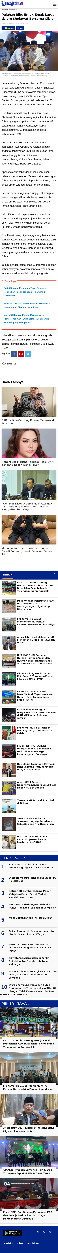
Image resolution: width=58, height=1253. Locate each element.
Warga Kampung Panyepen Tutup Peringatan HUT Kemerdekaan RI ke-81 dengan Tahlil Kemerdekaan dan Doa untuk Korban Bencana (28, 989)
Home (4, 9)
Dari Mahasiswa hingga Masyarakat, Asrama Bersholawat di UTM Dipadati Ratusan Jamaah (36, 713)
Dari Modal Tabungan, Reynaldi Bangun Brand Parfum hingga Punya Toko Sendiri (36, 766)
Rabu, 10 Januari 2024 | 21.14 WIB (15, 23)
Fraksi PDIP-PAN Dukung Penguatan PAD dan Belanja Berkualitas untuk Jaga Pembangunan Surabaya (34, 750)
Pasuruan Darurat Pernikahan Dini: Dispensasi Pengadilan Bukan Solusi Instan (30, 947)
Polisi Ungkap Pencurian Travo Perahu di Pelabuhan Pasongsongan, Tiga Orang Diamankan (25, 292)
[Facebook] (14, 354)
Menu (54, 4)
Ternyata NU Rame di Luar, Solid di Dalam (36, 801)
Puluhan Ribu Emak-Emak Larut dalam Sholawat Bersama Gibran (29, 16)
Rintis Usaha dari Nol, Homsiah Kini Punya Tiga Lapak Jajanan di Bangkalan (32, 906)
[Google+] (21, 354)
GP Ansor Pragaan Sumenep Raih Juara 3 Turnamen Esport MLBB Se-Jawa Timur (35, 676)
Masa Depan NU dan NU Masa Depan (30, 917)
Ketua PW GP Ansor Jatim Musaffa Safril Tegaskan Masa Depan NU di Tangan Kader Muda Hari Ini (35, 695)
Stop (20, 28)
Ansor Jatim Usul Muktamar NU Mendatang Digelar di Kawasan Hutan (36, 639)
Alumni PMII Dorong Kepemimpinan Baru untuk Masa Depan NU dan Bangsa (36, 785)
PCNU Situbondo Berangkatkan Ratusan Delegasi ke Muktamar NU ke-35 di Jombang (33, 974)
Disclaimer (33, 1243)
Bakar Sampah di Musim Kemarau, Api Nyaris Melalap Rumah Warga (31, 933)
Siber (20, 1243)
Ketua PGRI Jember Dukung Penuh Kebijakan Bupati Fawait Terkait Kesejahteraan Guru (30, 894)
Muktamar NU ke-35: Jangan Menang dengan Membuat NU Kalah (35, 730)
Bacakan (9, 28)
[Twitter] (28, 354)
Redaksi (8, 1243)
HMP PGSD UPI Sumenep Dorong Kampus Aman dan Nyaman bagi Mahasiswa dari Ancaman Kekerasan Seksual (34, 659)
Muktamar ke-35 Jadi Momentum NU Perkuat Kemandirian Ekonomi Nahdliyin (36, 621)
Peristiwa (13, 9)
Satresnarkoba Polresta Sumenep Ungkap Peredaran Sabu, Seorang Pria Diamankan (35, 821)
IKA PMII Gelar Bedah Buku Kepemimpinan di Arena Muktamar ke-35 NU (33, 839)
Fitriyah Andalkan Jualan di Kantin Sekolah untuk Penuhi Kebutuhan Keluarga (29, 961)
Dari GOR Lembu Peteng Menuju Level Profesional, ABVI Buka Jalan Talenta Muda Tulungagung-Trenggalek (26, 319)
